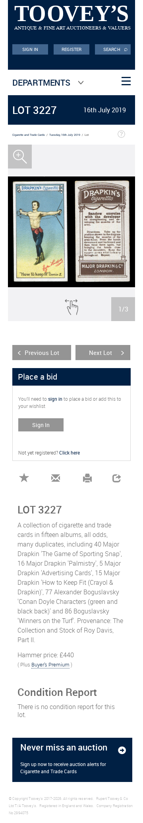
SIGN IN (30, 49)
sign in (55, 399)
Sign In (41, 425)
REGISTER (72, 49)
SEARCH (115, 48)
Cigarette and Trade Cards (28, 135)
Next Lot (100, 353)
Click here (69, 452)
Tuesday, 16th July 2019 (64, 135)
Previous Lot (42, 353)
